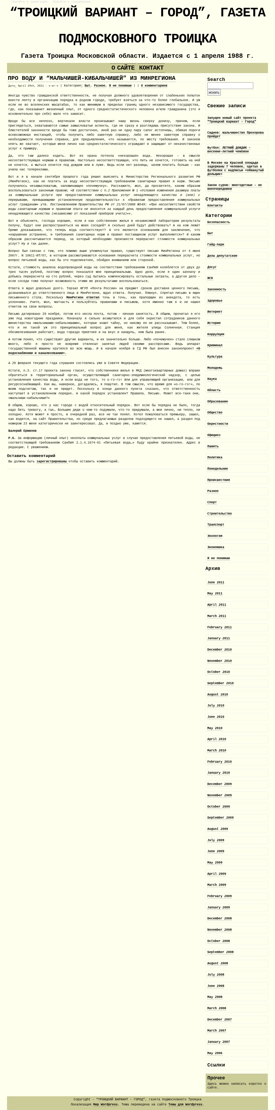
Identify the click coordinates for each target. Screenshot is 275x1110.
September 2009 (220, 818)
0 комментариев (154, 86)
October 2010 (218, 672)
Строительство (219, 514)
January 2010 (218, 773)
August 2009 (217, 829)
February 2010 (219, 762)
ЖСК (210, 278)
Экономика (215, 547)
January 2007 (218, 1042)
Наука (212, 379)
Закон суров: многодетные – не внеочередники (234, 187)
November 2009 (219, 795)
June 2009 (215, 851)
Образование (217, 402)
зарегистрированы (52, 461)
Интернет (214, 312)
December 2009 (219, 784)
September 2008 (220, 952)
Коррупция (215, 334)
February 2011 (219, 627)
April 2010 (216, 739)
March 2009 (216, 885)
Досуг (212, 267)
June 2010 (215, 717)
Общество (214, 413)
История (213, 323)
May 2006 (214, 1053)
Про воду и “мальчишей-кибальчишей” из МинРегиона (91, 78)
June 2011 (215, 582)
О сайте (122, 68)
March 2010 (216, 750)
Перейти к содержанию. (72, 2)
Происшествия (218, 480)
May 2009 (214, 863)
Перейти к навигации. (30, 2)
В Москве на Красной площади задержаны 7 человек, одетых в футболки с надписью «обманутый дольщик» (235, 168)
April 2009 (216, 874)
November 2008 (219, 930)
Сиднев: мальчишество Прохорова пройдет (235, 134)
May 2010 (214, 728)
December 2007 (219, 1020)
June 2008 (215, 986)
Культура (214, 357)
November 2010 (219, 661)
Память (213, 446)
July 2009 (215, 840)
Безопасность (218, 222)
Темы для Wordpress (185, 1105)
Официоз (213, 435)
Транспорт (215, 525)
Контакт (151, 68)
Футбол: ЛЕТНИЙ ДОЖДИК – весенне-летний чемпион (229, 150)
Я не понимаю (120, 86)
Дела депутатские (222, 256)
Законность (216, 289)
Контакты (214, 206)
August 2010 (217, 695)
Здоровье (214, 301)
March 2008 (216, 1008)
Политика (214, 457)
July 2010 (215, 706)
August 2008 (217, 963)
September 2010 (220, 683)
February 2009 (219, 896)
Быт (87, 86)
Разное (99, 86)
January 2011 (218, 638)
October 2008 (218, 941)
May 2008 (214, 997)
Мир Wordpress (105, 1105)
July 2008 (215, 975)
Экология (214, 536)
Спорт (212, 502)
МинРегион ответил (82, 297)
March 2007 (216, 1031)
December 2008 (219, 918)
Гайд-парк (215, 245)
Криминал (214, 345)
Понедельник (217, 469)
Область (213, 390)
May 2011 (214, 593)
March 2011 (216, 616)
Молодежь (214, 368)
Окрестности (217, 424)
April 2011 (216, 605)
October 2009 (218, 807)
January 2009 (218, 907)
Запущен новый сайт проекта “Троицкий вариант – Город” (231, 120)
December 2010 (219, 650)
